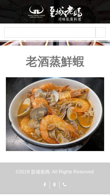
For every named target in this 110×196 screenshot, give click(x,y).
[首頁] (55, 13)
